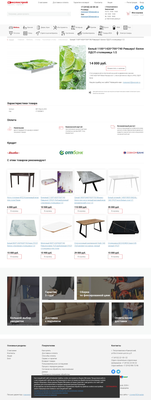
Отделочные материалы (48, 33)
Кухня (106, 27)
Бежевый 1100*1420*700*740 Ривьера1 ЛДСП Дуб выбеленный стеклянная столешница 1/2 (54, 200)
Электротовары (126, 33)
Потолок (16, 33)
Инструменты (63, 27)
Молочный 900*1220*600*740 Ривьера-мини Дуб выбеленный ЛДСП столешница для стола (56, 246)
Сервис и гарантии (49, 358)
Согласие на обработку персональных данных (51, 393)
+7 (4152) (126, 363)
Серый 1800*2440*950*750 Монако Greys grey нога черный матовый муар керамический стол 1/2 (89, 200)
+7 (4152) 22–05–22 (119, 358)
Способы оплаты (49, 356)
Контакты (98, 2)
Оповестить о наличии (116, 68)
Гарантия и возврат (81, 2)
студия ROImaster (137, 395)
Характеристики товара (22, 103)
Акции (110, 2)
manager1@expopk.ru (90, 12)
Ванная (30, 27)
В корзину (14, 211)
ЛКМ (118, 27)
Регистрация (132, 2)
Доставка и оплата (60, 2)
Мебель (16, 27)
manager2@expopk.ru (90, 17)
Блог (9, 358)
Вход (142, 2)
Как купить (46, 351)
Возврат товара (48, 361)
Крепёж (93, 27)
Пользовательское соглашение (55, 364)
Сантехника (70, 33)
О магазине (42, 2)
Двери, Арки (45, 27)
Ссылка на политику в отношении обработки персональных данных (58, 391)
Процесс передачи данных (52, 366)
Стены (30, 33)
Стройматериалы (88, 33)
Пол (129, 27)
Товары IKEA (107, 33)
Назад (11, 40)
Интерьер (79, 27)
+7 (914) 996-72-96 (130, 366)
